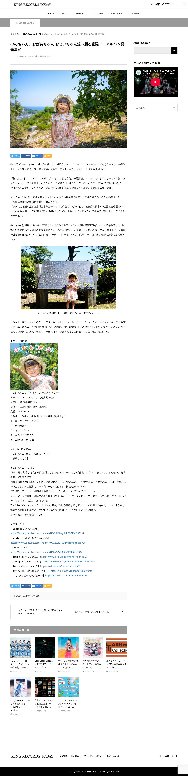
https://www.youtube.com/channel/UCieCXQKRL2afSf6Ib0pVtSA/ (46, 552)
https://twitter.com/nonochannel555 (60, 566)
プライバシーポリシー (93, 756)
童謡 (37, 596)
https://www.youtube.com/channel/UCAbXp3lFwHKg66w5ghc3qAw (47, 542)
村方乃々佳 (30, 596)
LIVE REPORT (117, 13)
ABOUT (63, 756)
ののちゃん (20, 596)
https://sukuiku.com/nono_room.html (66, 575)
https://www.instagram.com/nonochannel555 (69, 561)
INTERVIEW (81, 13)
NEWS (65, 13)
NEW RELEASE (25, 22)
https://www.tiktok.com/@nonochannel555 (63, 556)
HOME (51, 13)
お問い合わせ (113, 756)
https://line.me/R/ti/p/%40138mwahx (71, 570)
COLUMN (98, 13)
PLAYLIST (136, 13)
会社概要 (75, 756)
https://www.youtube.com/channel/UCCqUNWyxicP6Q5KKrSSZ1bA (47, 533)
